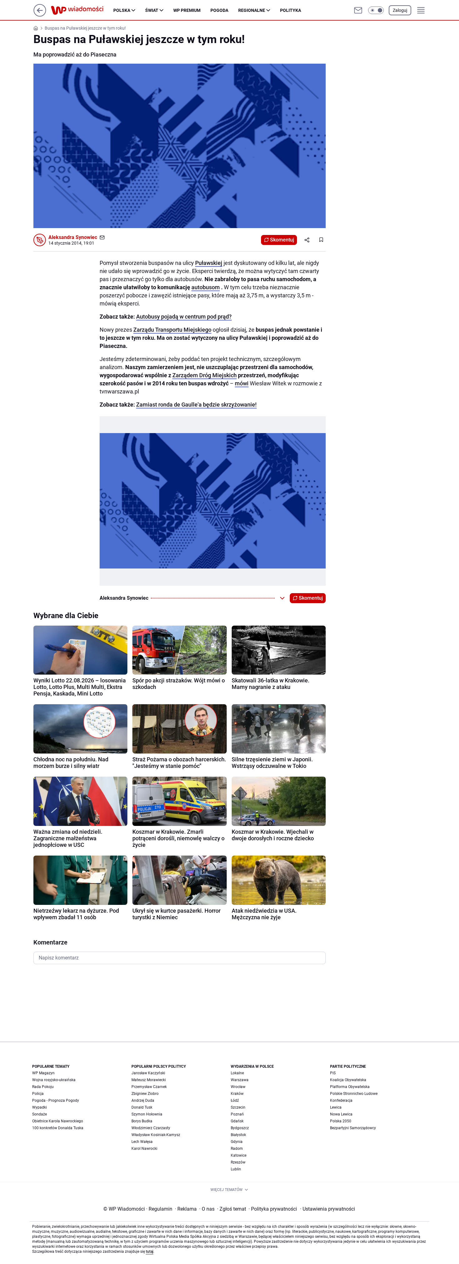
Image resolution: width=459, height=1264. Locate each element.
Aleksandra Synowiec (72, 237)
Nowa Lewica (341, 1114)
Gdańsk (237, 1121)
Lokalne (237, 1073)
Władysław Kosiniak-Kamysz (155, 1135)
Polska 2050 (340, 1121)
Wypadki (39, 1107)
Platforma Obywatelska (350, 1087)
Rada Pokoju (43, 1087)
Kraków (237, 1093)
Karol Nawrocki (144, 1148)
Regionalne (251, 10)
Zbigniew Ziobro (145, 1093)
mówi (242, 383)
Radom (237, 1148)
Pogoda (219, 10)
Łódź (235, 1100)
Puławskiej (208, 263)
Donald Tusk (141, 1107)
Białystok (238, 1135)
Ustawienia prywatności (327, 1209)
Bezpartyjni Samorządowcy (353, 1128)
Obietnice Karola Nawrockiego (57, 1121)
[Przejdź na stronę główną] (39, 15)
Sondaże (39, 1114)
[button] (376, 10)
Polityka (290, 10)
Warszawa (240, 1080)
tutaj (149, 1251)
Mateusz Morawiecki (148, 1080)
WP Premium (186, 10)
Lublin (236, 1169)
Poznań (237, 1114)
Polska (121, 10)
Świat (151, 10)
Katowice (238, 1155)
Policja (38, 1093)
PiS (333, 1073)
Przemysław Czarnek (149, 1087)
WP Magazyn (43, 1073)
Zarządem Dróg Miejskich (204, 375)
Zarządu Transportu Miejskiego (172, 329)
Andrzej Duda (142, 1100)
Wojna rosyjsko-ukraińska (54, 1080)
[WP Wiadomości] (82, 10)
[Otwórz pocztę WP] (358, 10)
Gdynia (237, 1142)
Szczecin (238, 1107)
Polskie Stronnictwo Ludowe (354, 1093)
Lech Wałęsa (142, 1142)
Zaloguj (400, 10)
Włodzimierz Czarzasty (150, 1128)
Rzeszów (238, 1162)
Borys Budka (141, 1121)
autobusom (205, 287)
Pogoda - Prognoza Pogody (55, 1100)
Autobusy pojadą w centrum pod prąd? (184, 316)
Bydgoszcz (240, 1128)
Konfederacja (341, 1100)
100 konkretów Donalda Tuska (57, 1128)
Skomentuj (282, 240)
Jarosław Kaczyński (148, 1073)
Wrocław (238, 1087)
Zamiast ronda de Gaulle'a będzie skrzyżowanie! (196, 404)
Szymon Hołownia (146, 1114)
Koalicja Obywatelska (348, 1080)
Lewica (336, 1107)
